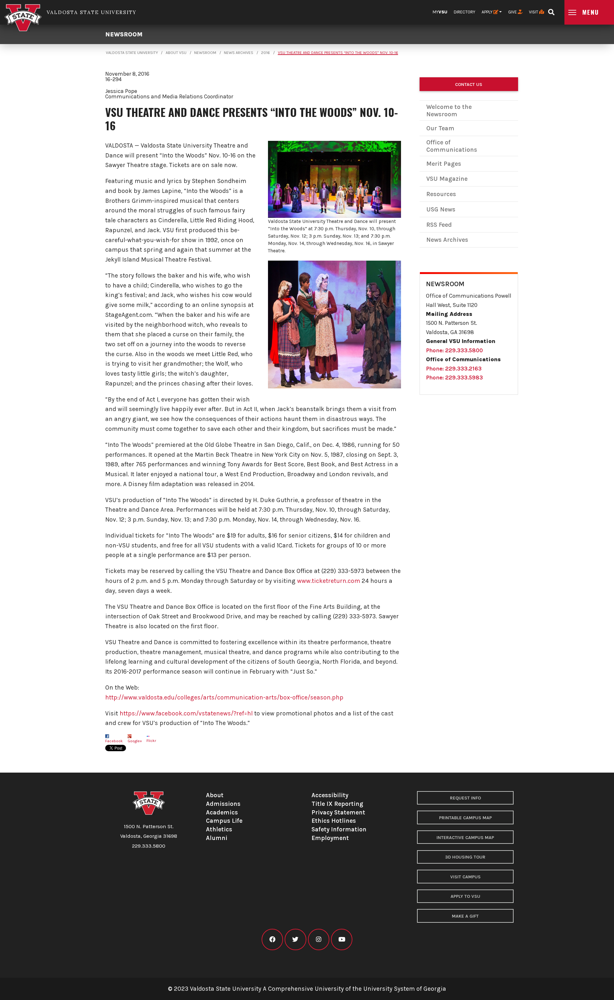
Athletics (219, 829)
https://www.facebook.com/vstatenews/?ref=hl (186, 713)
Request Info (465, 798)
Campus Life (224, 821)
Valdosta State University (132, 52)
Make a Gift (465, 916)
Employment (330, 838)
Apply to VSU (465, 896)
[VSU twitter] (295, 939)
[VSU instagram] (318, 939)
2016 (265, 52)
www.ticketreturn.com (328, 580)
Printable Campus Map (465, 818)
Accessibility (329, 795)
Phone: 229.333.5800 (454, 350)
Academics (222, 812)
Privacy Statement (338, 812)
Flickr (151, 740)
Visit (534, 12)
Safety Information (338, 829)
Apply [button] (487, 12)
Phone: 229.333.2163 (454, 368)
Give (513, 12)
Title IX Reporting (337, 804)
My (440, 12)
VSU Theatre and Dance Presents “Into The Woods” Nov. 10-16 (338, 52)
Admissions (223, 804)
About (215, 795)
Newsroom (124, 34)
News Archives (238, 52)
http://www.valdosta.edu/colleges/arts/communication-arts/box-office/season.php (224, 697)
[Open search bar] (551, 10)
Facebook (114, 741)
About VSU (176, 52)
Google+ (135, 741)
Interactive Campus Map (465, 837)
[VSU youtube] (341, 939)
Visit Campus (465, 877)
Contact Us (468, 84)
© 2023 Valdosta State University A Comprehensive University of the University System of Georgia (307, 988)
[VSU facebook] (272, 939)
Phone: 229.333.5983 (454, 377)
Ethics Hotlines (333, 821)
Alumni (216, 838)
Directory (464, 12)
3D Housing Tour (465, 857)
